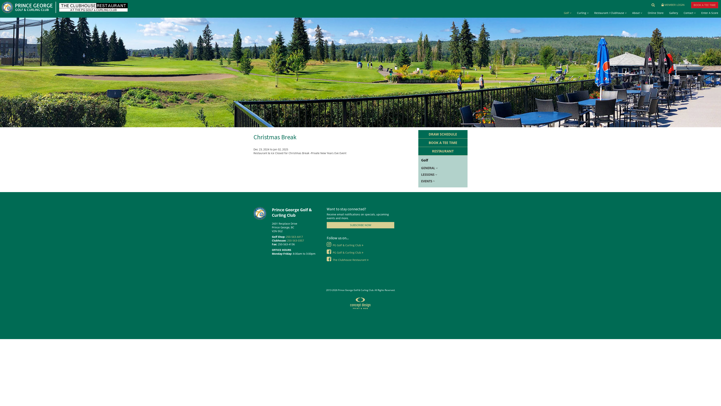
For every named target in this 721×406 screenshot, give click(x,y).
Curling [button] (582, 13)
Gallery (673, 13)
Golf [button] (567, 13)
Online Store (656, 13)
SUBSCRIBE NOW (360, 225)
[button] (652, 5)
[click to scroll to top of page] (711, 403)
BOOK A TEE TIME (705, 5)
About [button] (636, 13)
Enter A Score (709, 13)
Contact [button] (689, 13)
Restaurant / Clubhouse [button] (609, 13)
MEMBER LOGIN (677, 5)
